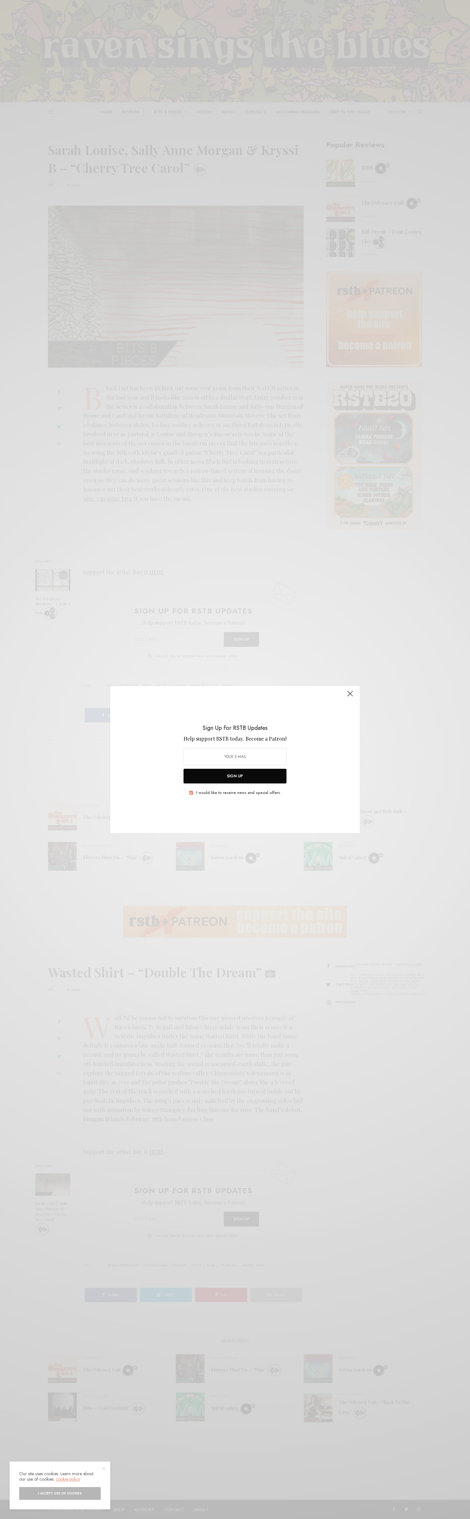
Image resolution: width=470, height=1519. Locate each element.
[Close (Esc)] (350, 696)
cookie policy (68, 1479)
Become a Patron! (266, 738)
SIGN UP (235, 776)
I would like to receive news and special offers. (238, 793)
